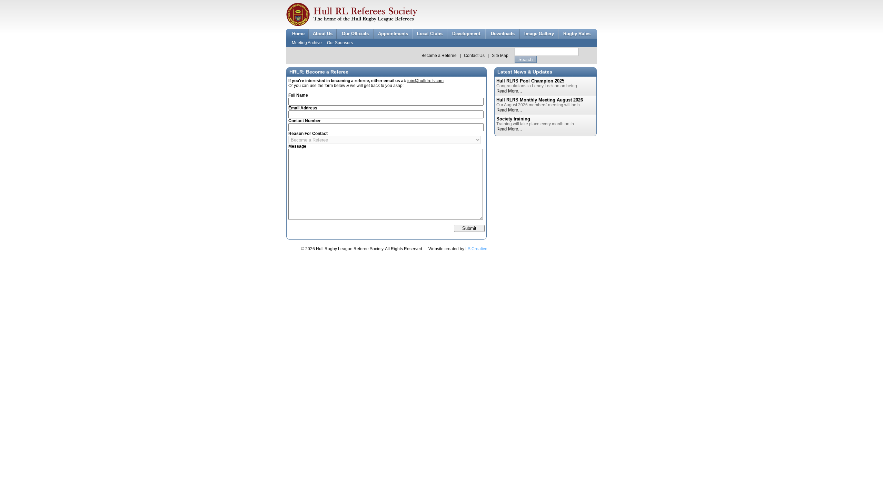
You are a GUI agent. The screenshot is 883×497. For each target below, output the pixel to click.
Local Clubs (430, 33)
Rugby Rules (577, 33)
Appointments (393, 33)
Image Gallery (539, 33)
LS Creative (476, 248)
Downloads (503, 33)
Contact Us (474, 55)
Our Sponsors (340, 42)
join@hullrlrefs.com (425, 80)
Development (466, 33)
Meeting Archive (307, 42)
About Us (323, 33)
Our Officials (355, 33)
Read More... (509, 91)
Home (298, 33)
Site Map (500, 55)
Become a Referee (439, 55)
